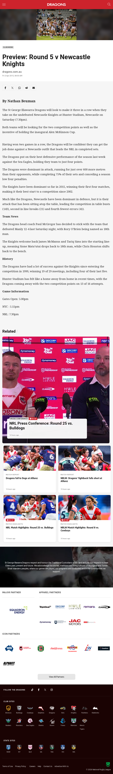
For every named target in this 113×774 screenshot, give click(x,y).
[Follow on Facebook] (39, 689)
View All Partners (56, 676)
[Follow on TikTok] (32, 689)
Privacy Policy (20, 766)
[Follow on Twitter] (45, 689)
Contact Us (48, 766)
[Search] (109, 4)
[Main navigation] (4, 4)
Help (39, 766)
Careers (32, 766)
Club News (8, 47)
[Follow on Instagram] (51, 689)
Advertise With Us (62, 766)
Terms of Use (7, 766)
